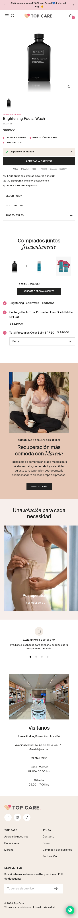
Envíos (46, 843)
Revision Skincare (12, 115)
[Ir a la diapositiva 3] (42, 657)
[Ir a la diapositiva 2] (36, 657)
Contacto (48, 836)
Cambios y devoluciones (57, 850)
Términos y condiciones (17, 907)
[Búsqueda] (12, 15)
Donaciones (11, 843)
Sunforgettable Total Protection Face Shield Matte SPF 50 (41, 314)
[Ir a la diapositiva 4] (47, 657)
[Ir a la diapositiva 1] (30, 657)
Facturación (50, 856)
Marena (8, 850)
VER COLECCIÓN (39, 486)
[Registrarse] (55, 888)
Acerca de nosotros (16, 836)
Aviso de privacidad (44, 907)
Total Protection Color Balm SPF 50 (31, 332)
